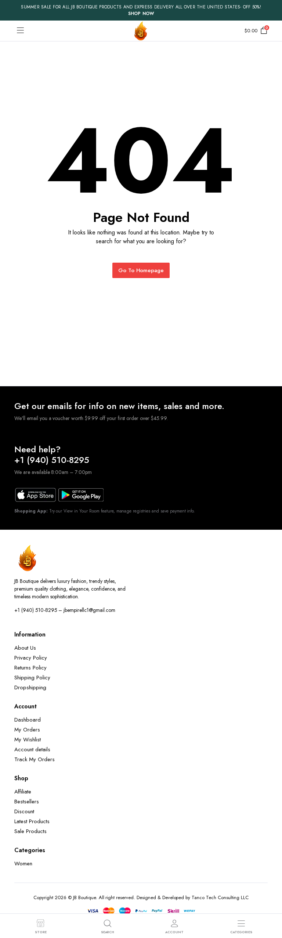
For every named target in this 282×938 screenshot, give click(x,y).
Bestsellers (26, 802)
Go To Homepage (141, 270)
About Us (25, 648)
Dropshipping (30, 687)
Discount (24, 811)
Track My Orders (34, 759)
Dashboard (27, 720)
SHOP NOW (141, 13)
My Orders (27, 730)
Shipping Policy (32, 678)
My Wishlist (27, 740)
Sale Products (30, 831)
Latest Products (32, 821)
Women (23, 863)
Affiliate (22, 792)
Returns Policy (30, 668)
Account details (32, 749)
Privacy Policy (30, 658)
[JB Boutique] (141, 31)
